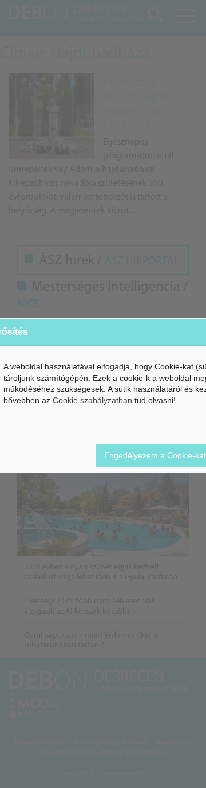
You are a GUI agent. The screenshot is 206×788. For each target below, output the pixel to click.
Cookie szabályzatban (92, 400)
